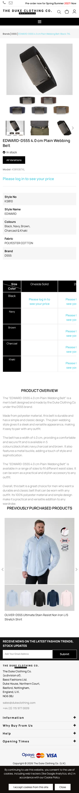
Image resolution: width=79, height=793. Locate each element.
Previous (6, 128)
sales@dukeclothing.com (11, 3)
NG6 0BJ (8, 696)
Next (72, 128)
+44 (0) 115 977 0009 (6, 3)
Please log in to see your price (28, 178)
